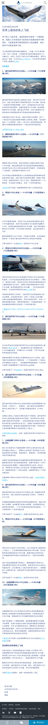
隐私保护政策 (32, 708)
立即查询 (5, 188)
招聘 (39, 708)
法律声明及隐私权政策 (21, 708)
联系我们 (4, 708)
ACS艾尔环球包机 (25, 4)
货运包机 (17, 704)
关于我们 (11, 708)
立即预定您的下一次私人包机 (13, 129)
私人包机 (4, 704)
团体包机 (11, 704)
